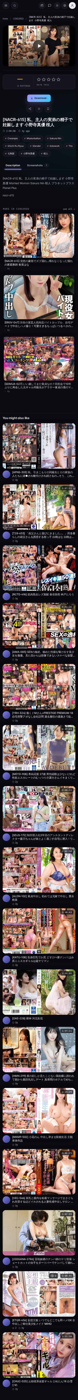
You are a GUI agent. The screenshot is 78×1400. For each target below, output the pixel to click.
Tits (71, 145)
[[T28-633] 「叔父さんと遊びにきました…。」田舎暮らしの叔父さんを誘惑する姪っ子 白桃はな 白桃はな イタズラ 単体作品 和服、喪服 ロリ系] (39, 513)
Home (5, 18)
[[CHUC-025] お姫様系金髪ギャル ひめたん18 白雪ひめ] (39, 1361)
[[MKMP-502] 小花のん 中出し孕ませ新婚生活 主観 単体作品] (39, 1117)
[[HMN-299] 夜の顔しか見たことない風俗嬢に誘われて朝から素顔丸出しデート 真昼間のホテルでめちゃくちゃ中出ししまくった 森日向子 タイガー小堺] (39, 1056)
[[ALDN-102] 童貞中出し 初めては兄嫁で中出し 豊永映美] (39, 876)
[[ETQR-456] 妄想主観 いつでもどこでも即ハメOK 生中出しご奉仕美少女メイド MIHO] (39, 1300)
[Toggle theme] (57, 5)
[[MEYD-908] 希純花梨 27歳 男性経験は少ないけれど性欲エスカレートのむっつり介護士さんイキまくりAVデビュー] (39, 754)
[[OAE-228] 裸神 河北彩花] (39, 996)
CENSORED (18, 18)
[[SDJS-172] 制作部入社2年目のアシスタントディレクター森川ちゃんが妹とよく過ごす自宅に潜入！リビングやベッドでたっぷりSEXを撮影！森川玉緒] (39, 815)
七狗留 (11, 153)
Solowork (55, 145)
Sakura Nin (55, 138)
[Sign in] (72, 5)
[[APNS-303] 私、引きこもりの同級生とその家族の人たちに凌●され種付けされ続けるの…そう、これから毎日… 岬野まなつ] (39, 452)
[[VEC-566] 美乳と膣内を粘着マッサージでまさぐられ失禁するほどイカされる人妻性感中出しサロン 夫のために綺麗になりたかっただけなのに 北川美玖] (39, 1178)
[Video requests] (42, 5)
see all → (69, 209)
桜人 (46, 153)
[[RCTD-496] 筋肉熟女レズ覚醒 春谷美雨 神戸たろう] (39, 572)
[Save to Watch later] (70, 427)
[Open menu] (5, 5)
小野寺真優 (29, 153)
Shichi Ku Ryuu (16, 145)
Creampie (13, 138)
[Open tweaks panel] (64, 5)
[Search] (14, 5)
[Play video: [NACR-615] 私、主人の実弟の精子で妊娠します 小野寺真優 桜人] (39, 46)
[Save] (48, 109)
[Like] (39, 109)
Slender (37, 145)
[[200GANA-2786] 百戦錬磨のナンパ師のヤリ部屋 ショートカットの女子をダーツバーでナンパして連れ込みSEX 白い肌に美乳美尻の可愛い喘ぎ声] (39, 1239)
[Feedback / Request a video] (49, 5)
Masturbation (34, 138)
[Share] (30, 109)
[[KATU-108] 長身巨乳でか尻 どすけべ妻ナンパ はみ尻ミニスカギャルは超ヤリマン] (39, 937)
